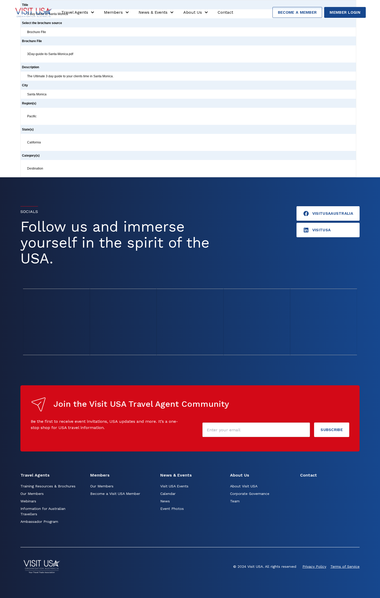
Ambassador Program (39, 521)
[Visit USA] (33, 12)
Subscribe (332, 429)
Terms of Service (345, 566)
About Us (192, 12)
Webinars (28, 501)
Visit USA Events (174, 486)
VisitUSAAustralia (332, 213)
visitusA (321, 230)
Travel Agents (74, 12)
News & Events (153, 12)
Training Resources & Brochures (47, 486)
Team (235, 501)
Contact (225, 12)
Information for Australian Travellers (42, 511)
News (165, 501)
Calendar (168, 494)
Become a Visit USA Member (115, 494)
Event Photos (172, 509)
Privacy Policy (314, 566)
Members (113, 12)
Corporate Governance (249, 494)
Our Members (32, 494)
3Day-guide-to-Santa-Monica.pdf (50, 54)
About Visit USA (243, 486)
